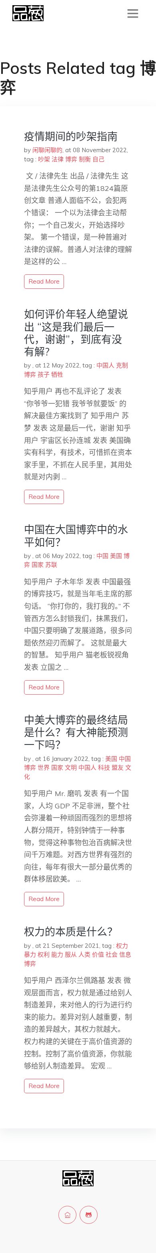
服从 (71, 954)
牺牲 (57, 374)
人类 (84, 954)
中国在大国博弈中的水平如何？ (76, 535)
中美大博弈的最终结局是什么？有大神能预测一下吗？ (76, 732)
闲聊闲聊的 (47, 150)
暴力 (30, 954)
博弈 (71, 159)
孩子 (44, 374)
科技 (104, 767)
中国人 (105, 365)
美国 (116, 556)
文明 (71, 767)
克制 (122, 365)
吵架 (44, 159)
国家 (38, 564)
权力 (122, 945)
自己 (98, 159)
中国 (102, 556)
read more (44, 281)
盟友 (118, 767)
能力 (57, 954)
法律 (58, 159)
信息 (125, 954)
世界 (44, 767)
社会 (112, 954)
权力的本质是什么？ (71, 931)
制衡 (85, 159)
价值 (98, 954)
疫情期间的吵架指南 (71, 136)
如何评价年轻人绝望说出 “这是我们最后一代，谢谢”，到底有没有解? (76, 333)
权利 (44, 954)
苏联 (51, 564)
